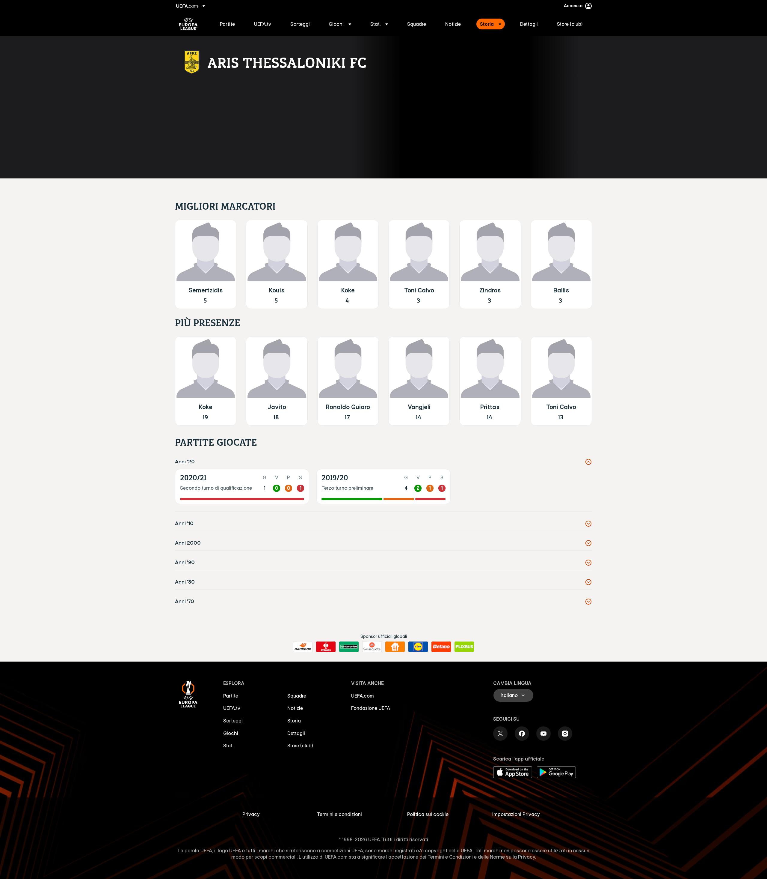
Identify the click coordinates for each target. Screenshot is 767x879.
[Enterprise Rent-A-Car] (349, 646)
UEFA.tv (231, 708)
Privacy (251, 814)
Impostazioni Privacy (516, 814)
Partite (230, 695)
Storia (294, 720)
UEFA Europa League (188, 24)
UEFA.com (362, 695)
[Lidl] (418, 646)
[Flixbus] (464, 646)
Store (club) (300, 745)
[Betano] (441, 646)
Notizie (295, 708)
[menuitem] (229, 24)
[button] (340, 24)
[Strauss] (326, 646)
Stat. (228, 745)
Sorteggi (233, 720)
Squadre (296, 695)
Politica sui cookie (428, 814)
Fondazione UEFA (370, 708)
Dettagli (296, 733)
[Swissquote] (372, 646)
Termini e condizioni (339, 814)
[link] (227, 24)
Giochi (230, 733)
